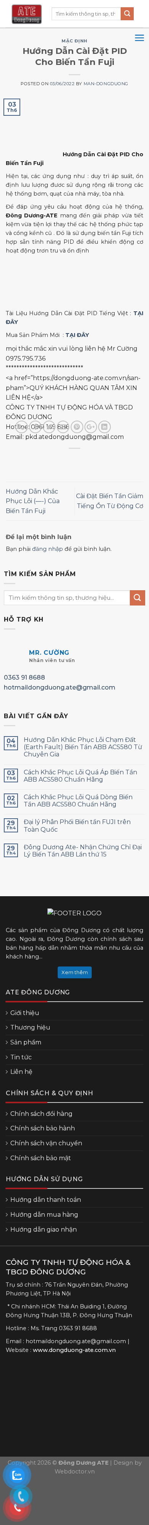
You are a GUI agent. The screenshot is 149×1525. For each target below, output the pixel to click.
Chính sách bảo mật (40, 1158)
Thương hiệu (30, 1027)
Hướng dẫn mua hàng (44, 1214)
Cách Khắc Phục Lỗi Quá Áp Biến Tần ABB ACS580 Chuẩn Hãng (80, 776)
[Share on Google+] (90, 427)
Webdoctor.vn (75, 1471)
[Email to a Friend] (63, 427)
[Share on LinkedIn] (104, 427)
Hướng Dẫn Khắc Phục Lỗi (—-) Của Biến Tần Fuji (33, 501)
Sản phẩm (25, 1042)
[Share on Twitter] (49, 427)
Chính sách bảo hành (42, 1128)
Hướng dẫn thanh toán (45, 1199)
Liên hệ (21, 1071)
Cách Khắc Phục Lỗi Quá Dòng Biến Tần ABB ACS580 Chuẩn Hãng (78, 800)
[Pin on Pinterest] (77, 427)
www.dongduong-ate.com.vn (74, 1350)
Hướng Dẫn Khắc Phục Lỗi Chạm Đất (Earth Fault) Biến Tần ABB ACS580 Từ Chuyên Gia (83, 747)
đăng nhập (47, 549)
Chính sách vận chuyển (46, 1143)
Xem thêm (75, 972)
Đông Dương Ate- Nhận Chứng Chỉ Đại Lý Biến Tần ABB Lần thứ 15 (83, 850)
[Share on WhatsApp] (21, 427)
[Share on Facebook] (35, 427)
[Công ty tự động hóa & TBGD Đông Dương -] (27, 14)
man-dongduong (106, 83)
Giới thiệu (24, 1013)
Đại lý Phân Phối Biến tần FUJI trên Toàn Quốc (77, 825)
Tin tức (21, 1057)
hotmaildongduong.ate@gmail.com (59, 687)
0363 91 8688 (24, 677)
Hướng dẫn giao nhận (43, 1229)
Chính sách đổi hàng (41, 1113)
